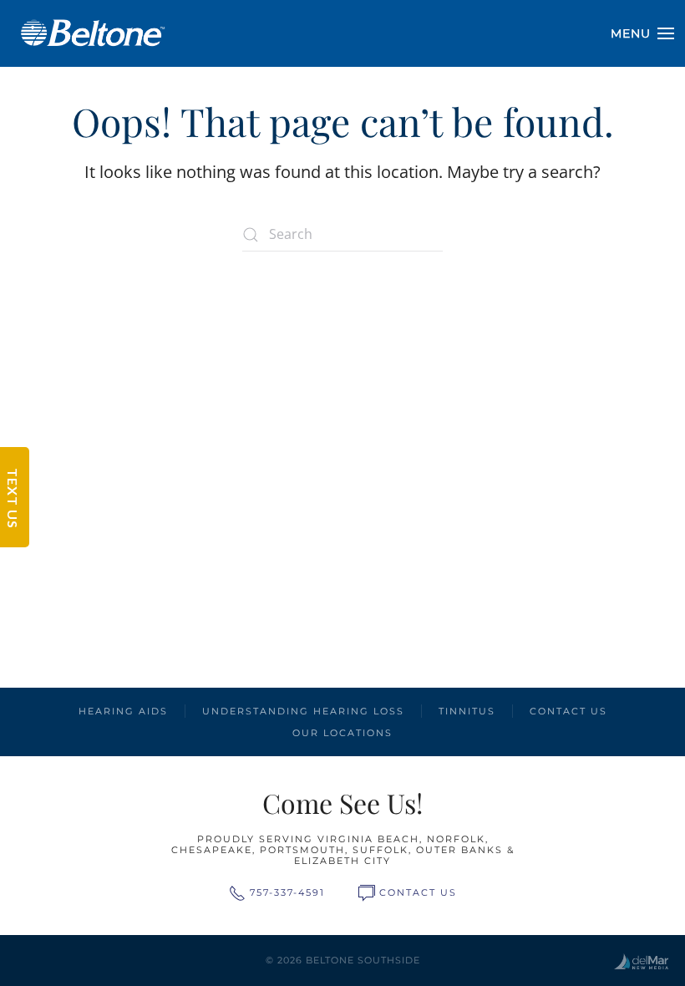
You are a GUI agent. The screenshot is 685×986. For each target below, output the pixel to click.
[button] (643, 33)
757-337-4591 (287, 892)
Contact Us (568, 711)
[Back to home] (92, 33)
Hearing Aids (123, 711)
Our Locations (342, 733)
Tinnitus (467, 711)
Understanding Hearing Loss (303, 711)
